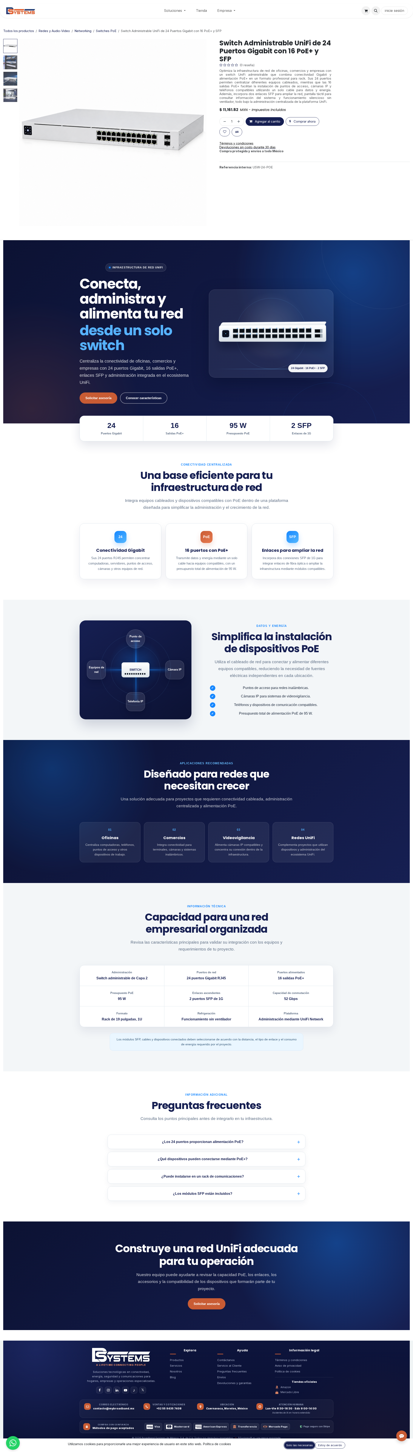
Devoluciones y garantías (234, 1383)
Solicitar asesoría (98, 398)
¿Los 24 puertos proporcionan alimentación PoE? (202, 1142)
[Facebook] (99, 1390)
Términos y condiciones (291, 1360)
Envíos (221, 1377)
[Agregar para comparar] (237, 143)
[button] (375, 10)
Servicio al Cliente (229, 1365)
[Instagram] (108, 1390)
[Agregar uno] (239, 133)
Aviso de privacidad (288, 1365)
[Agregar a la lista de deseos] (224, 143)
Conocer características (144, 398)
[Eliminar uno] (224, 133)
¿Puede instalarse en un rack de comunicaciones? (202, 1176)
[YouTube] (125, 1390)
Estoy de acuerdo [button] (330, 1445)
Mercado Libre (289, 1392)
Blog (173, 1377)
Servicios (176, 1365)
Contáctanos (226, 1360)
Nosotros (176, 1371)
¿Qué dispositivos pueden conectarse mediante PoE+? (203, 1159)
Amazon (285, 1387)
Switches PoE (106, 31)
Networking (82, 31)
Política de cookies (287, 1371)
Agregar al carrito (267, 133)
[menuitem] (175, 10)
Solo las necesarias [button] (299, 1445)
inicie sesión (394, 10)
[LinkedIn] (116, 1390)
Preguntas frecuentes (232, 1371)
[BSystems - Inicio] (121, 1355)
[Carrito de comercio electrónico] (365, 10)
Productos (177, 1360)
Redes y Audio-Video (54, 31)
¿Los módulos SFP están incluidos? (202, 1193)
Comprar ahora (304, 133)
